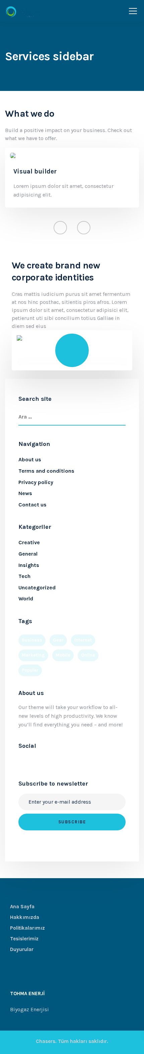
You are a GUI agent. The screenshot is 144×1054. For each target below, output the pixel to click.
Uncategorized (37, 587)
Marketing (33, 655)
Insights (28, 565)
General (28, 554)
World (25, 598)
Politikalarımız (27, 928)
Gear (58, 640)
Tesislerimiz (24, 939)
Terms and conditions (46, 471)
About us (29, 459)
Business (32, 640)
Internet (83, 640)
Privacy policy (35, 482)
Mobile (63, 655)
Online (88, 655)
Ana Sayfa (22, 907)
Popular (30, 670)
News (25, 493)
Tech (24, 576)
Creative (29, 542)
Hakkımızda (24, 917)
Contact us (32, 504)
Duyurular (21, 949)
